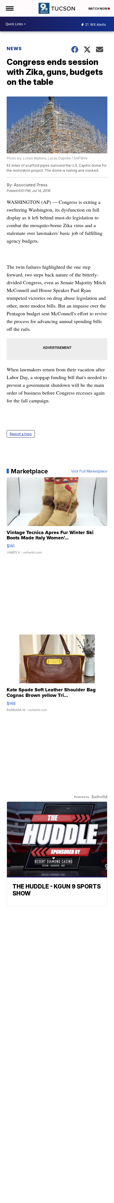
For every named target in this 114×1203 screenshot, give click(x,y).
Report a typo (21, 434)
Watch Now (98, 8)
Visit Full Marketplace (89, 471)
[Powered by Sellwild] (99, 797)
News (14, 48)
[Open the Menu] (9, 8)
